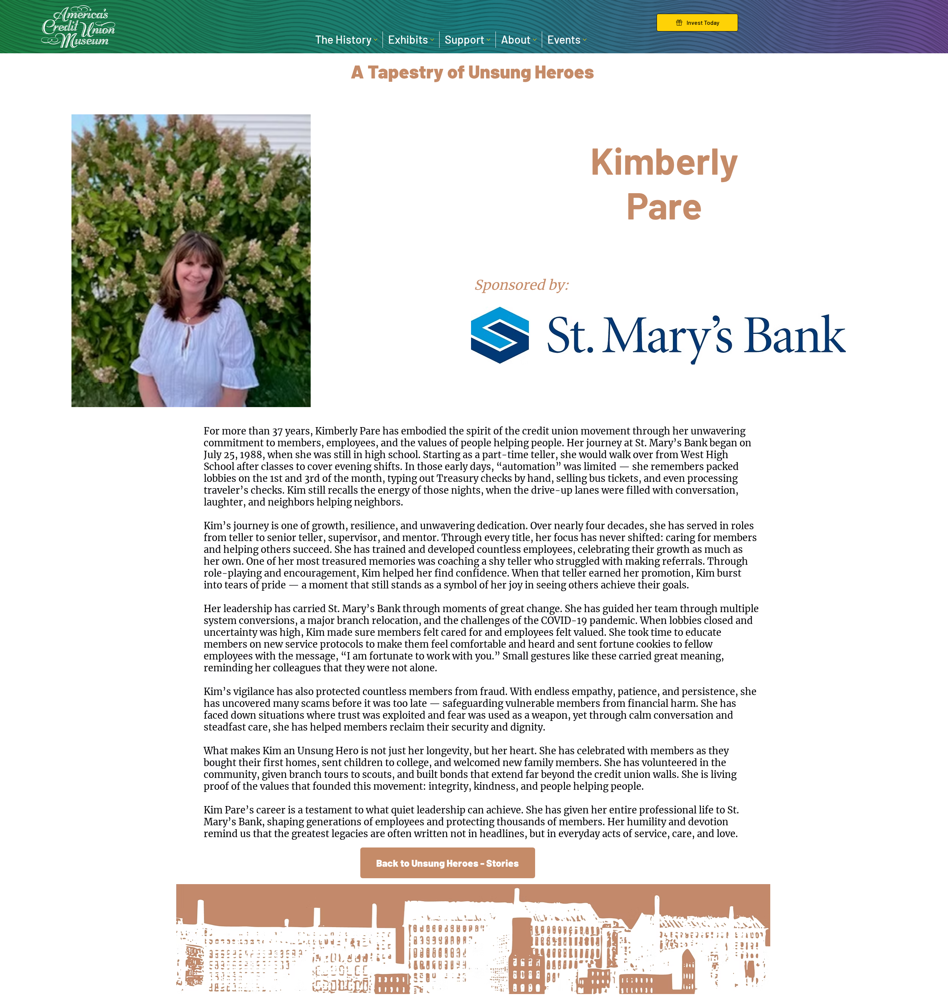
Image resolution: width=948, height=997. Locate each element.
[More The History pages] (375, 39)
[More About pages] (535, 39)
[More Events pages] (585, 39)
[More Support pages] (488, 39)
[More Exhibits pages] (432, 39)
